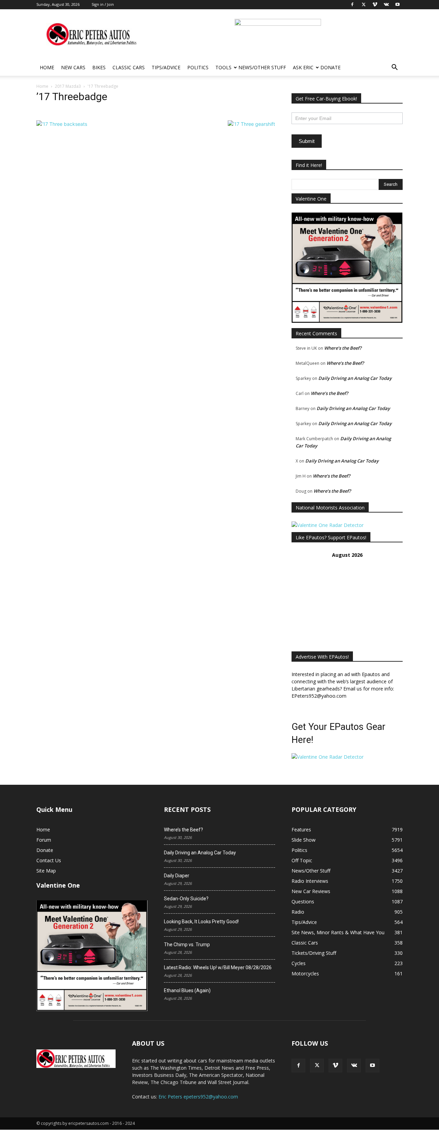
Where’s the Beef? (342, 348)
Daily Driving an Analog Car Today (355, 378)
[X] (317, 1065)
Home (47, 67)
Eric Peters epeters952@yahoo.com (198, 1096)
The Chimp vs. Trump (187, 944)
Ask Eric (303, 67)
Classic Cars (128, 67)
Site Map (46, 870)
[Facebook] (298, 1065)
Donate (330, 67)
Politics (198, 67)
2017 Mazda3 (68, 86)
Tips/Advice (166, 67)
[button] (394, 68)
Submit (307, 141)
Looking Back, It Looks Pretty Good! (201, 921)
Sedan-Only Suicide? (186, 898)
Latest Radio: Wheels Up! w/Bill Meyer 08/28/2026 (218, 967)
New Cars (73, 67)
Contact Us (48, 860)
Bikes (99, 67)
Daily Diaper (176, 875)
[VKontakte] (354, 1065)
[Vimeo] (335, 1065)
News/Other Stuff (262, 67)
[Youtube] (372, 1065)
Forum (43, 840)
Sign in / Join (103, 4)
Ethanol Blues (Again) (187, 990)
